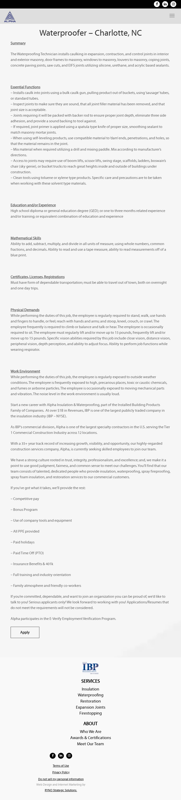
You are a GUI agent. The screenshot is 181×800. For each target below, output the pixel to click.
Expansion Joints (90, 707)
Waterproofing (90, 695)
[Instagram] (173, 4)
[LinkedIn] (165, 4)
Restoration (90, 701)
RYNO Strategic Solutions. (61, 790)
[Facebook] (157, 4)
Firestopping (90, 713)
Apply (25, 632)
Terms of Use (61, 766)
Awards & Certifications (90, 737)
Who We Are (90, 731)
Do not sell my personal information (61, 779)
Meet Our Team (90, 743)
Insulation (90, 689)
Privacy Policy (61, 772)
